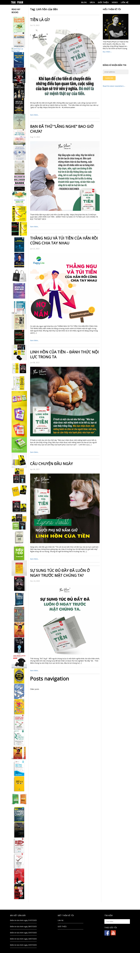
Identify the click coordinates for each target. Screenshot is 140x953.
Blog (84, 2)
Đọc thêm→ (107, 52)
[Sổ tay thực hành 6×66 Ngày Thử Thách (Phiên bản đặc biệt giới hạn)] (19, 629)
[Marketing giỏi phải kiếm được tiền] (19, 860)
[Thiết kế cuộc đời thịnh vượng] (19, 583)
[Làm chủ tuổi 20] (19, 645)
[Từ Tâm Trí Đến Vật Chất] (19, 137)
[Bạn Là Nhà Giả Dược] (19, 167)
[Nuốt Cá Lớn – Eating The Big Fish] (19, 676)
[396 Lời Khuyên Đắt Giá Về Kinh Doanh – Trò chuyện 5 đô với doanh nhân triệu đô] (19, 429)
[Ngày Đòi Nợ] (19, 891)
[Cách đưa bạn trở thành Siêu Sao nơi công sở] (19, 75)
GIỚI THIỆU (103, 2)
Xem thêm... (34, 115)
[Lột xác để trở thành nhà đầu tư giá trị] (19, 845)
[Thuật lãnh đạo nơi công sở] (19, 90)
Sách (92, 2)
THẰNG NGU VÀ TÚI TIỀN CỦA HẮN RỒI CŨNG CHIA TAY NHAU (64, 240)
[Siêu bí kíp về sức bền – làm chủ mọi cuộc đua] (19, 106)
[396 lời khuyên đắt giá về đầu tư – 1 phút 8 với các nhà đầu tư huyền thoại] (19, 414)
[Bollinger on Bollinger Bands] (19, 183)
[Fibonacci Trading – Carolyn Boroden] (19, 599)
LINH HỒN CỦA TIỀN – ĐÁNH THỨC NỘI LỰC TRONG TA (64, 354)
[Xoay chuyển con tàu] (19, 60)
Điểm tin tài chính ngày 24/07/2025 (23, 939)
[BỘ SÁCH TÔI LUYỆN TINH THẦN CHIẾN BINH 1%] (19, 352)
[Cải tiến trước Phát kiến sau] (19, 306)
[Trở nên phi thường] (19, 121)
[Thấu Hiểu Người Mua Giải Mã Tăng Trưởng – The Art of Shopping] (19, 691)
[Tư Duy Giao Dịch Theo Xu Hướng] (19, 40)
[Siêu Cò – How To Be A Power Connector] (19, 552)
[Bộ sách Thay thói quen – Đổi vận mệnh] (19, 491)
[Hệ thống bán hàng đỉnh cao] (19, 768)
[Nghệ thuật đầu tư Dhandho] (19, 830)
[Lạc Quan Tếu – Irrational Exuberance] (19, 614)
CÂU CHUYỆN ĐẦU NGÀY (51, 463)
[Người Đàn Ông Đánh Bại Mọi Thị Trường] (19, 876)
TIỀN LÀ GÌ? (40, 19)
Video (115, 2)
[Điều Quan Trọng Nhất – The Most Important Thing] (19, 737)
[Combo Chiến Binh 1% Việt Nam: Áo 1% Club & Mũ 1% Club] (19, 660)
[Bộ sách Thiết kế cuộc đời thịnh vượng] (19, 475)
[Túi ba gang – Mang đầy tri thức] (19, 275)
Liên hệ (124, 2)
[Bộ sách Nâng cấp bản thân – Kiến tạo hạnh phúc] (19, 368)
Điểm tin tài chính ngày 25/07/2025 (23, 933)
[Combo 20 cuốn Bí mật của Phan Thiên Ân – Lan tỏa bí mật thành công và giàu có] (19, 460)
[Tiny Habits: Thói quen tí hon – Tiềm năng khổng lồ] (19, 383)
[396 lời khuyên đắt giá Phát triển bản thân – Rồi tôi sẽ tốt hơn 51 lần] (19, 445)
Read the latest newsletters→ (114, 86)
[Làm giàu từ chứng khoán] (19, 799)
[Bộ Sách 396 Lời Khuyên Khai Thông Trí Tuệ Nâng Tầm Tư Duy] (19, 398)
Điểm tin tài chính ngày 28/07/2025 (23, 926)
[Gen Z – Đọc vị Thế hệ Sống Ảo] (19, 706)
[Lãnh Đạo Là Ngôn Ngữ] (19, 50)
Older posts (34, 689)
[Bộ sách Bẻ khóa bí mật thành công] (19, 522)
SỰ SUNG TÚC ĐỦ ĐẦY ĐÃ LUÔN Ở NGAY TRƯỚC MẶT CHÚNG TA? (60, 573)
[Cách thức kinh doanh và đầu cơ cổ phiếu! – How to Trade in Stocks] (19, 321)
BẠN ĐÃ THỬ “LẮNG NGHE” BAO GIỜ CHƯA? (61, 129)
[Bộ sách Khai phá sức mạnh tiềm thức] (19, 506)
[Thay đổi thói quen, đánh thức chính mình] (19, 152)
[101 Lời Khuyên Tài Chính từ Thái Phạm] (19, 260)
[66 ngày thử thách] (19, 783)
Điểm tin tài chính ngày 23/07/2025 (23, 945)
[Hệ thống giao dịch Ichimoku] (19, 814)
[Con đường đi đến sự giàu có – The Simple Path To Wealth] (19, 198)
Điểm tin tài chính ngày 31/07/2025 (23, 920)
